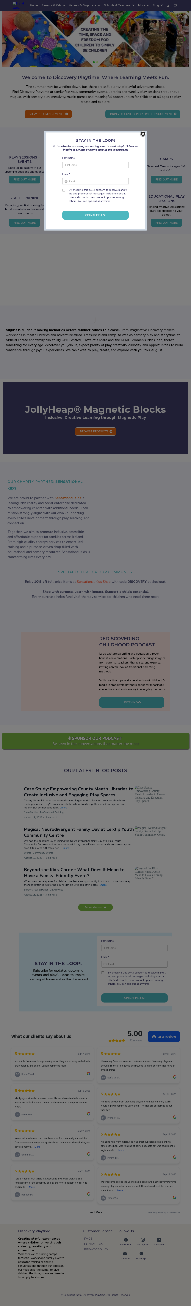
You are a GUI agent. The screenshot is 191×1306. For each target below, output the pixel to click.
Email (66, 174)
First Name (68, 158)
